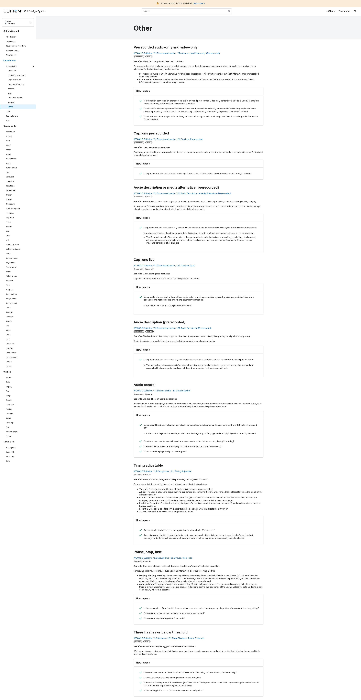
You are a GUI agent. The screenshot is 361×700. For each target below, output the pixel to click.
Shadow (9, 413)
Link (10, 240)
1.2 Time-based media (164, 53)
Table (8, 335)
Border (9, 377)
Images (11, 89)
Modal (8, 253)
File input (10, 213)
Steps (8, 330)
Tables (11, 102)
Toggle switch (12, 357)
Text (10, 93)
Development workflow (16, 46)
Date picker (11, 190)
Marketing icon (12, 244)
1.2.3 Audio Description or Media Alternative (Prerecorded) (204, 193)
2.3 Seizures (160, 638)
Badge (8, 150)
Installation (10, 41)
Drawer (9, 199)
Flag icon (10, 217)
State (8, 461)
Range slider (11, 298)
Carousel (10, 177)
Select (8, 307)
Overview (12, 70)
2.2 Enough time (161, 471)
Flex (7, 391)
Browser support (13, 50)
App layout (10, 447)
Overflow (10, 404)
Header (9, 226)
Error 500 (10, 456)
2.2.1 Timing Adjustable (181, 471)
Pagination (10, 262)
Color (8, 111)
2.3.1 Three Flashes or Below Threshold (186, 638)
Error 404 (10, 452)
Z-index (9, 436)
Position (9, 409)
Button (10, 163)
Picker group (11, 276)
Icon (7, 231)
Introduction (11, 37)
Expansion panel (13, 208)
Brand (8, 154)
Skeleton (9, 316)
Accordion (10, 132)
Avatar (8, 145)
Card (8, 172)
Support (343, 11)
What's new (11, 55)
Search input (11, 303)
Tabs (8, 339)
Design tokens (12, 116)
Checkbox (10, 181)
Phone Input (11, 267)
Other (10, 107)
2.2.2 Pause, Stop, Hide (181, 558)
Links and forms (15, 98)
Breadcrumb (11, 159)
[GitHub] (355, 11)
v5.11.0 (329, 11)
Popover (9, 280)
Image (8, 395)
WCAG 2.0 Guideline (143, 53)
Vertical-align (11, 431)
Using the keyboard (16, 75)
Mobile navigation (13, 249)
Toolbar (9, 362)
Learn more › (199, 3)
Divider (9, 195)
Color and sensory (16, 84)
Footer (8, 222)
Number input (11, 258)
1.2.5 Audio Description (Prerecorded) (194, 328)
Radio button (11, 294)
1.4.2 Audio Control (181, 390)
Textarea (10, 348)
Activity (9, 136)
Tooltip (9, 366)
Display (9, 386)
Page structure (14, 80)
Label (8, 235)
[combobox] (187, 11)
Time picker (11, 353)
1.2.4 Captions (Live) (186, 265)
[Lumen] (13, 11)
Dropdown (10, 204)
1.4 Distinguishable (162, 390)
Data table (10, 186)
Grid (7, 120)
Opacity (9, 400)
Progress (10, 289)
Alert (8, 141)
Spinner (9, 321)
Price (8, 285)
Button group (11, 168)
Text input (10, 344)
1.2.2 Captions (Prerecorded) (190, 139)
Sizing (8, 418)
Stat (7, 325)
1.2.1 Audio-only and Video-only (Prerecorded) (198, 53)
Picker (8, 271)
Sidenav (9, 312)
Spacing (9, 422)
